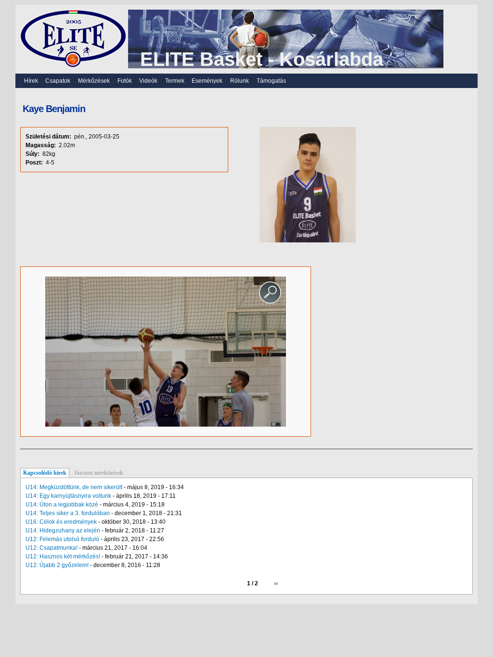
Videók (148, 80)
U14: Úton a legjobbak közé (62, 504)
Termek (174, 80)
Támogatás (271, 80)
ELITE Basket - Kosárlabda (261, 59)
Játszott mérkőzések (98, 472)
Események (207, 80)
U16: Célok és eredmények (61, 521)
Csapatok (57, 80)
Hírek (31, 80)
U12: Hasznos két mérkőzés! (63, 556)
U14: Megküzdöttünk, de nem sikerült (74, 487)
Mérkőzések (94, 80)
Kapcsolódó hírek (44, 472)
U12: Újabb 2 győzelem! (57, 565)
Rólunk (239, 80)
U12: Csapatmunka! (52, 547)
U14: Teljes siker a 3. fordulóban (68, 513)
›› (276, 583)
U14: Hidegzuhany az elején (63, 530)
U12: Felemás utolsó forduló (62, 539)
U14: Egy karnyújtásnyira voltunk (68, 496)
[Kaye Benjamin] (165, 424)
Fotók (124, 80)
